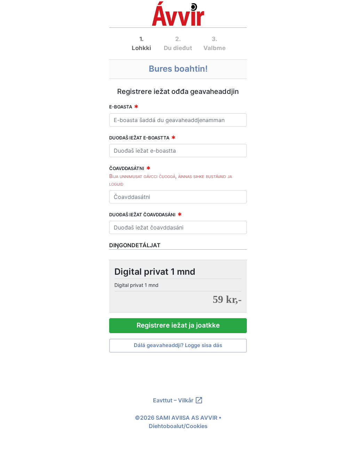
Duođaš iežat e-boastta (139, 137)
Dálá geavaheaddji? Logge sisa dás (178, 345)
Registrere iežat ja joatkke (178, 325)
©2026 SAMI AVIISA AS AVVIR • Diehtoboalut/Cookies (178, 421)
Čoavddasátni (126, 168)
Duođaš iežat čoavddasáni (142, 214)
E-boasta (120, 107)
